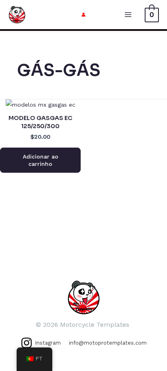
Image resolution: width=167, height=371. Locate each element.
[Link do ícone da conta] (83, 15)
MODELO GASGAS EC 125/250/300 (40, 122)
